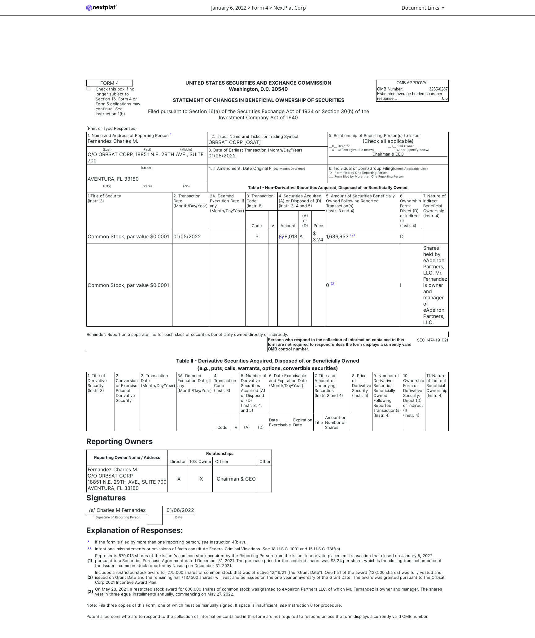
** (94, 516)
